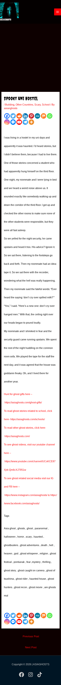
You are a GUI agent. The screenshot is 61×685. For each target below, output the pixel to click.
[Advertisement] (30, 56)
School (46, 104)
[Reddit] (19, 116)
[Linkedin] (25, 116)
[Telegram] (25, 122)
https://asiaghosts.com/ (17, 436)
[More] (31, 122)
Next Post (31, 647)
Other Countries (24, 104)
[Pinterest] (31, 116)
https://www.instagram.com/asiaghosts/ (26, 495)
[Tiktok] (39, 674)
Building (9, 104)
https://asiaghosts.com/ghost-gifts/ (23, 402)
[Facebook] (7, 116)
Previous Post (31, 636)
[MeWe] (37, 116)
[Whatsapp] (49, 116)
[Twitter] (13, 116)
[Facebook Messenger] (13, 122)
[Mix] (43, 116)
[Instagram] (7, 122)
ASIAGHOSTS (5, 19)
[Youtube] (19, 122)
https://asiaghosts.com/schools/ (27, 419)
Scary (37, 104)
